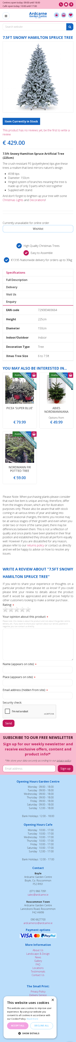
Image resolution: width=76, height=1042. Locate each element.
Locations (38, 968)
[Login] (56, 15)
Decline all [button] (41, 1025)
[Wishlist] (70, 15)
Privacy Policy (38, 991)
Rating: (8, 605)
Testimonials (38, 971)
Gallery (38, 961)
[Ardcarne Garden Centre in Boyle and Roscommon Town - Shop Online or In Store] (38, 15)
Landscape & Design (38, 953)
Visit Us (11, 294)
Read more (32, 1018)
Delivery (11, 287)
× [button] (52, 1000)
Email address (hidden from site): (25, 690)
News (38, 957)
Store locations (71, 4)
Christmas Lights (13, 200)
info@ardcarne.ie (66, 4)
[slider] (17, 609)
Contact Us (38, 975)
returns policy (35, 545)
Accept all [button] (18, 1025)
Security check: (12, 702)
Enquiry (11, 302)
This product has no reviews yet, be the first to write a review (36, 132)
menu (6, 15)
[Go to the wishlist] (70, 15)
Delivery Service (38, 995)
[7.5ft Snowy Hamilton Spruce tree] (38, 77)
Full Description (16, 280)
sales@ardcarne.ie (38, 894)
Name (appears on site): (20, 664)
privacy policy (64, 760)
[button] (30, 1033)
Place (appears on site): (19, 677)
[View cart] (63, 15)
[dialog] (30, 1017)
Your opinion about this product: (25, 617)
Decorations (37, 200)
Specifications (15, 273)
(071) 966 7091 (61, 4)
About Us (38, 950)
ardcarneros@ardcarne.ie (38, 923)
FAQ (38, 964)
